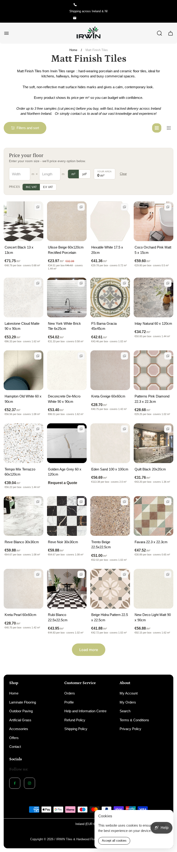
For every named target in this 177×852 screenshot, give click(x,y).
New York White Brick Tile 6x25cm (64, 326)
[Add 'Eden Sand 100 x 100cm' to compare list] (124, 429)
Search (125, 711)
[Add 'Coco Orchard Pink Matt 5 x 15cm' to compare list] (167, 207)
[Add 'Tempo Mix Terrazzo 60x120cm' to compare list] (37, 429)
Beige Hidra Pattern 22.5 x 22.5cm (109, 617)
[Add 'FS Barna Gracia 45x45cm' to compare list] (124, 283)
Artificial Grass (20, 720)
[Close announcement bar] (170, 11)
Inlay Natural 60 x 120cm (153, 323)
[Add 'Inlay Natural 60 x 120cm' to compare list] (167, 283)
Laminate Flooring (22, 702)
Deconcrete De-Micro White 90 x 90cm (64, 398)
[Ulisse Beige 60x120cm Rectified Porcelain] (67, 221)
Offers (14, 738)
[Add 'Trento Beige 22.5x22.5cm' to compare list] (124, 501)
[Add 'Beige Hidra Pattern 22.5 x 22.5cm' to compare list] (124, 574)
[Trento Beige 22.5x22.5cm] (110, 516)
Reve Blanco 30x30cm (22, 542)
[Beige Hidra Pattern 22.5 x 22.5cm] (110, 589)
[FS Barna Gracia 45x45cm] (110, 297)
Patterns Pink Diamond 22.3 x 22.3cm (152, 398)
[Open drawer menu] (6, 33)
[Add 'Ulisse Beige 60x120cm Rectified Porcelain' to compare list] (81, 207)
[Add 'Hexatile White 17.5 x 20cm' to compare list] (124, 207)
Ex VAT (48, 187)
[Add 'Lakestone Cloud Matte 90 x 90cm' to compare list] (37, 283)
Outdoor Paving (21, 711)
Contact (15, 747)
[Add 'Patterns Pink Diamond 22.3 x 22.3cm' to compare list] (167, 356)
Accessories (18, 729)
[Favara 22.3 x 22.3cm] (153, 516)
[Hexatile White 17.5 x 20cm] (110, 221)
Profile (69, 702)
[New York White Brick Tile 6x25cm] (67, 297)
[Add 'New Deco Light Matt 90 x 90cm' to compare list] (167, 574)
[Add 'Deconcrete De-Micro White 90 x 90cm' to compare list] (81, 356)
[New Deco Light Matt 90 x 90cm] (153, 589)
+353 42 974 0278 (92, 4)
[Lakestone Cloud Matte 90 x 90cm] (23, 297)
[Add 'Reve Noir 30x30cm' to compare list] (81, 501)
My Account (129, 693)
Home (73, 50)
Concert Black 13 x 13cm (19, 250)
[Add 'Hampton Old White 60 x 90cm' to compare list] (37, 356)
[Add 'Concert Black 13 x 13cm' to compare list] (37, 207)
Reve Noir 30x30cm (63, 542)
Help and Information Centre (85, 711)
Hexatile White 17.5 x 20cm (107, 250)
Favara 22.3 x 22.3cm (151, 542)
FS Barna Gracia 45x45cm (104, 326)
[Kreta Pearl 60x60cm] (23, 589)
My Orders (128, 702)
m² (73, 174)
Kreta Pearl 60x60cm (20, 615)
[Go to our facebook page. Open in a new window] (14, 783)
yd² (84, 174)
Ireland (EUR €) (85, 824)
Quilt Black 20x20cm (150, 469)
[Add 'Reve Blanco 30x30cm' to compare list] (37, 501)
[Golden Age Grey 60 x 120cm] (67, 443)
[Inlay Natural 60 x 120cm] (153, 297)
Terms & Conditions (134, 720)
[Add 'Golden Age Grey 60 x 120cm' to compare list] (81, 429)
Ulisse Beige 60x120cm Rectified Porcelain (66, 250)
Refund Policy (74, 720)
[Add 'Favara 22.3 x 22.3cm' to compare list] (167, 501)
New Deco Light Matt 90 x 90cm (153, 617)
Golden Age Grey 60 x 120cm (64, 471)
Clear (123, 174)
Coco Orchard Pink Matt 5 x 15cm (153, 250)
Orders (69, 693)
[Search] (159, 33)
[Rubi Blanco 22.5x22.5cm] (67, 589)
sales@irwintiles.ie (91, 18)
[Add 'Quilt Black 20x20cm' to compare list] (167, 429)
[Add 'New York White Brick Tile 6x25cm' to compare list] (81, 283)
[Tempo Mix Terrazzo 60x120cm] (23, 443)
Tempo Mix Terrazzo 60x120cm (20, 471)
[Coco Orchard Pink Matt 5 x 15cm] (153, 221)
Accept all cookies (114, 840)
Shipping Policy (75, 729)
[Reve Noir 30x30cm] (67, 516)
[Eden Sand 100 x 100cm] (110, 443)
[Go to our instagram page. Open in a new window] (29, 783)
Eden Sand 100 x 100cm (109, 469)
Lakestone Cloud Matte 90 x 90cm (22, 326)
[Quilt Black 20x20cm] (153, 443)
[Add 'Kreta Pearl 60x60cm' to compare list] (37, 574)
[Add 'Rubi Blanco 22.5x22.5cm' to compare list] (81, 574)
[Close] (167, 816)
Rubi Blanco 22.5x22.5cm (58, 617)
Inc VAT (31, 187)
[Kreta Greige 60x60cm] (110, 370)
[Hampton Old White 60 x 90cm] (23, 370)
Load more (88, 649)
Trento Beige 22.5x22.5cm (101, 544)
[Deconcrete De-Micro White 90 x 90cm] (67, 370)
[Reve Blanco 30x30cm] (23, 516)
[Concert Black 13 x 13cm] (23, 221)
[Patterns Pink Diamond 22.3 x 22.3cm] (153, 370)
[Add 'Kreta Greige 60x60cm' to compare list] (124, 356)
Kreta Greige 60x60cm (108, 396)
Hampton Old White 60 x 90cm (23, 398)
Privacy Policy (130, 729)
